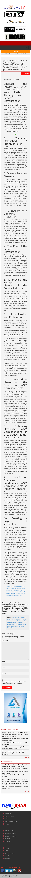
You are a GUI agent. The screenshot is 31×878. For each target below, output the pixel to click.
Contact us (7, 858)
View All (27, 757)
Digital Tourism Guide (10, 836)
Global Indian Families (10, 831)
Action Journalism (9, 816)
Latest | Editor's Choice (10, 821)
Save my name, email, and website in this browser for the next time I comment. (14, 682)
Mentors (6, 824)
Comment (5, 640)
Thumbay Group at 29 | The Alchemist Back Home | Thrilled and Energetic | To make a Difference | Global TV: (15, 752)
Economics (7, 838)
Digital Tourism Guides (10, 833)
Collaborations (8, 819)
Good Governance (9, 853)
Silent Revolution (9, 856)
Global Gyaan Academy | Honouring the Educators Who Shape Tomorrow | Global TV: (15, 747)
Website (4, 674)
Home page (7, 814)
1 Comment (26, 73)
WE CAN (6, 848)
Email (4, 668)
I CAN (6, 851)
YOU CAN (7, 841)
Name (4, 661)
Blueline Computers (14, 877)
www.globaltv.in (16, 875)
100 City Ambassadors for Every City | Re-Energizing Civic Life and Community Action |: (15, 765)
